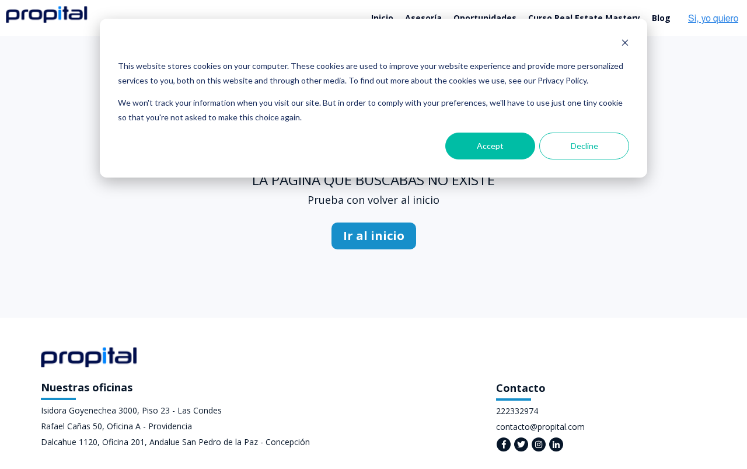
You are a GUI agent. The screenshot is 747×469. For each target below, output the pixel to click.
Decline (584, 146)
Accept (490, 146)
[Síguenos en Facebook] (504, 444)
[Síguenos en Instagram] (539, 444)
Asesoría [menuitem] (423, 17)
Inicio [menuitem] (382, 17)
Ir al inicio (373, 236)
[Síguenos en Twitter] (521, 444)
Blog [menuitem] (661, 17)
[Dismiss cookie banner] (625, 44)
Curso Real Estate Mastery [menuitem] (584, 17)
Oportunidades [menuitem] (484, 17)
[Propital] (46, 14)
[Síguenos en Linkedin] (556, 444)
